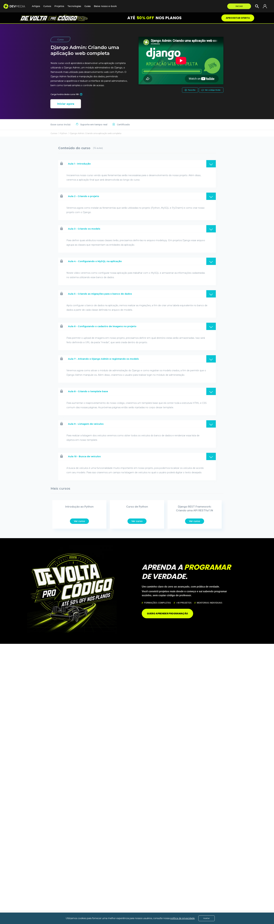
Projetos (59, 6)
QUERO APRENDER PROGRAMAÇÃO (167, 613)
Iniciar (239, 6)
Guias (87, 6)
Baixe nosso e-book (105, 6)
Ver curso (79, 521)
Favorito (192, 90)
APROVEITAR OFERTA (238, 18)
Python (63, 133)
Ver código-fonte (212, 90)
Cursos (47, 6)
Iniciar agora (65, 103)
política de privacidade (182, 918)
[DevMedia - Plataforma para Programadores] (16, 6)
